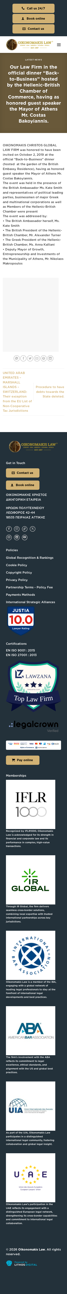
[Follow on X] (32, 529)
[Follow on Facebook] (9, 529)
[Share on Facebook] (23, 358)
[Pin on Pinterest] (44, 358)
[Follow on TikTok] (24, 529)
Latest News (33, 60)
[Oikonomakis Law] (30, 44)
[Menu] (59, 44)
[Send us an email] (9, 537)
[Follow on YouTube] (24, 537)
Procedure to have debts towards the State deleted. (50, 391)
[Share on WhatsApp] (17, 358)
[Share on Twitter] (30, 358)
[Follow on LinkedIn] (16, 537)
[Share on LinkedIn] (50, 358)
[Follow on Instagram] (16, 529)
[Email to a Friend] (37, 358)
